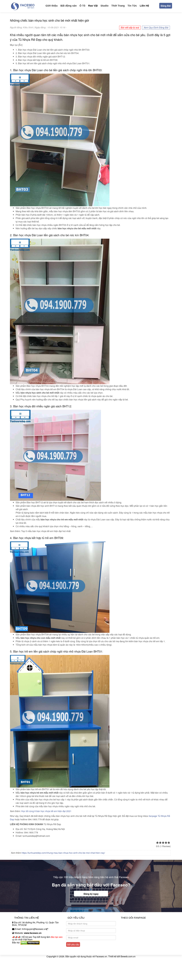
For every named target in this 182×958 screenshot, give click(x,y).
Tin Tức (132, 5)
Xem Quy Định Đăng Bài (156, 27)
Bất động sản (68, 5)
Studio (104, 5)
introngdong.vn (19, 947)
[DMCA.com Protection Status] (30, 942)
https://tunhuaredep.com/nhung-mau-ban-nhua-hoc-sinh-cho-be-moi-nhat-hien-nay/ (63, 852)
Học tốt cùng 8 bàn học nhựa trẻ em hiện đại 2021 (46, 811)
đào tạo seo (57, 937)
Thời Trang (118, 5)
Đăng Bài (166, 5)
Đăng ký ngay (91, 893)
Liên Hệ (144, 5)
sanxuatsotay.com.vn (22, 951)
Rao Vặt (93, 5)
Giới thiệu (52, 5)
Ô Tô (82, 5)
